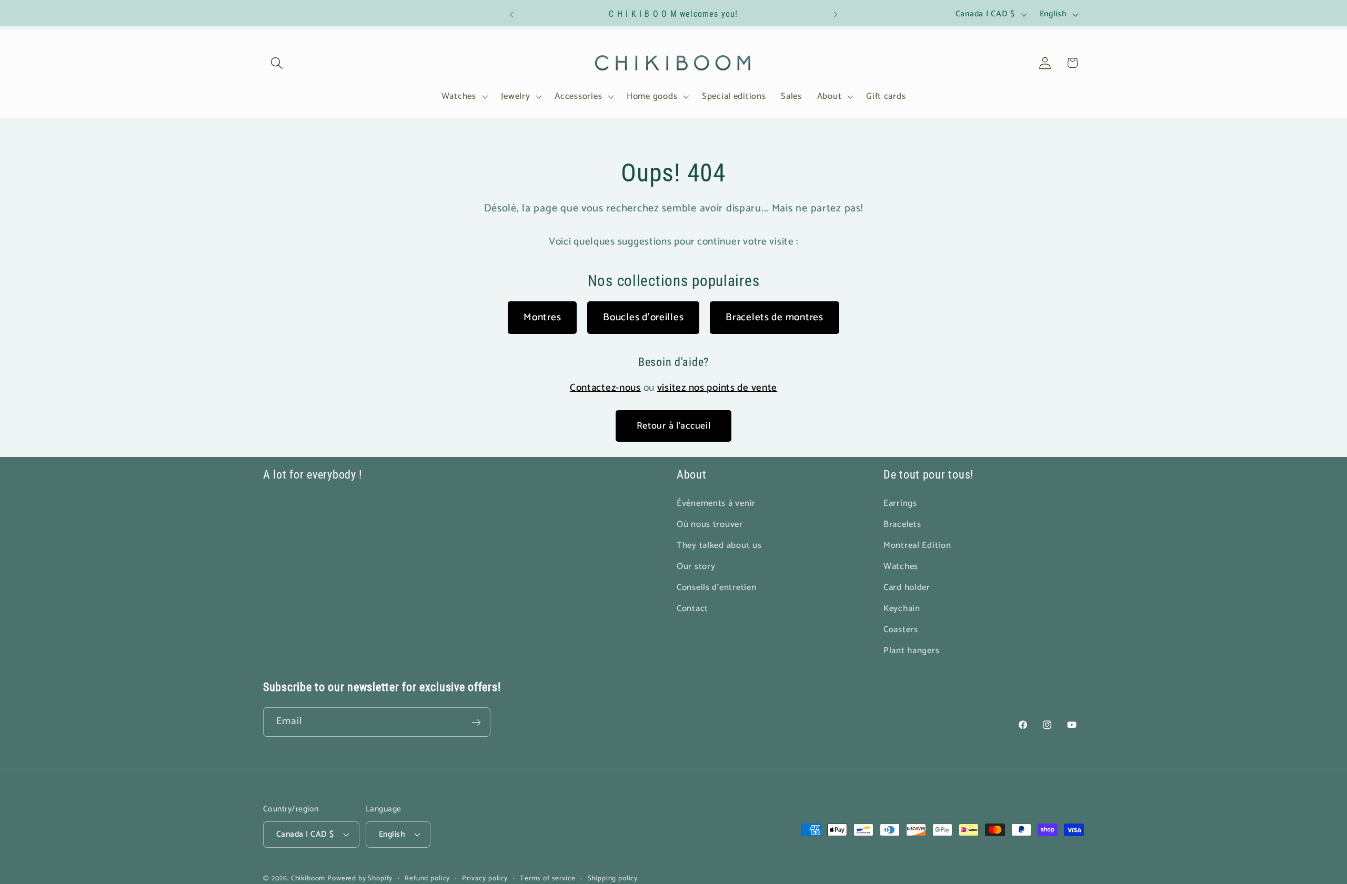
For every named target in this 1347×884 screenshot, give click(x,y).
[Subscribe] (476, 722)
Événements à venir (716, 503)
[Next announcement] (835, 15)
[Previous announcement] (511, 15)
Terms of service (547, 877)
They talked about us (719, 545)
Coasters (900, 630)
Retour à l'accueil (674, 426)
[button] (277, 63)
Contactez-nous (605, 388)
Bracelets (902, 524)
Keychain (901, 609)
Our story (696, 567)
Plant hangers (911, 650)
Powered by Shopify (360, 877)
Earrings (900, 503)
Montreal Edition (917, 545)
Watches (900, 567)
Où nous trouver (710, 524)
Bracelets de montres (774, 317)
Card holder (906, 588)
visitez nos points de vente (717, 388)
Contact (692, 609)
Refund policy (427, 877)
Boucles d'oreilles (643, 317)
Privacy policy (485, 877)
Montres (542, 317)
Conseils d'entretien (716, 588)
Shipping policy (613, 877)
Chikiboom (308, 877)
